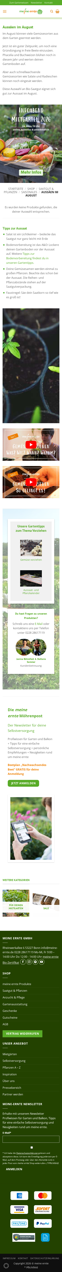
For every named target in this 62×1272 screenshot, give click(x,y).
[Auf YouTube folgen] (41, 962)
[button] (5, 11)
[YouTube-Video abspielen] (31, 444)
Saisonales (29, 192)
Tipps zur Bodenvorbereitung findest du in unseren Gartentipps (27, 258)
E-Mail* (7, 1132)
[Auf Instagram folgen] (29, 962)
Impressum (9, 1258)
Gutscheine (10, 1018)
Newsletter (36, 2)
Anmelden (14, 1169)
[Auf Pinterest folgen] (35, 962)
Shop (31, 189)
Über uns (9, 1081)
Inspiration (10, 1074)
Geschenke (10, 1011)
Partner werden (13, 1094)
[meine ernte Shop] (31, 11)
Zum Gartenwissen (18, 2)
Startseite (15, 189)
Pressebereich (12, 1088)
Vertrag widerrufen (22, 1034)
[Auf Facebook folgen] (23, 962)
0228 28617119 (24, 952)
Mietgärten (10, 1054)
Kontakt (48, 2)
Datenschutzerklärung (44, 1258)
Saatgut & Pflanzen (15, 991)
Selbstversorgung (14, 1061)
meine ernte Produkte (17, 984)
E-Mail (39, 624)
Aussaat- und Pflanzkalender (31, 591)
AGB (5, 1024)
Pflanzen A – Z (11, 1067)
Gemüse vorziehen (31, 559)
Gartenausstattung (15, 1004)
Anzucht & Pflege (14, 997)
